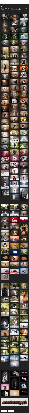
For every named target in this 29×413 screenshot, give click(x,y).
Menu (27, 2)
